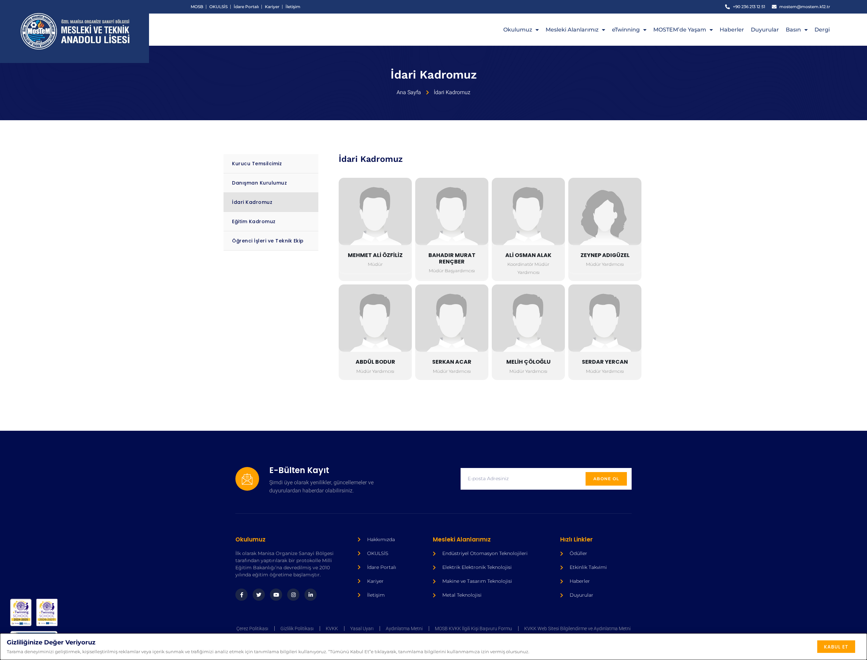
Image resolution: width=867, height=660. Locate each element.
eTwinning (626, 29)
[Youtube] (276, 595)
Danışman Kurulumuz (259, 182)
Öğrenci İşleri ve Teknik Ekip (268, 240)
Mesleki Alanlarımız (572, 29)
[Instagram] (293, 595)
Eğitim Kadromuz (254, 221)
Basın (793, 29)
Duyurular (765, 29)
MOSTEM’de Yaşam (679, 29)
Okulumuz (517, 29)
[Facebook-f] (241, 595)
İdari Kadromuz (252, 202)
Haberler (732, 29)
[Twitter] (259, 595)
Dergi (822, 29)
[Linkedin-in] (310, 595)
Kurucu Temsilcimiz (257, 163)
